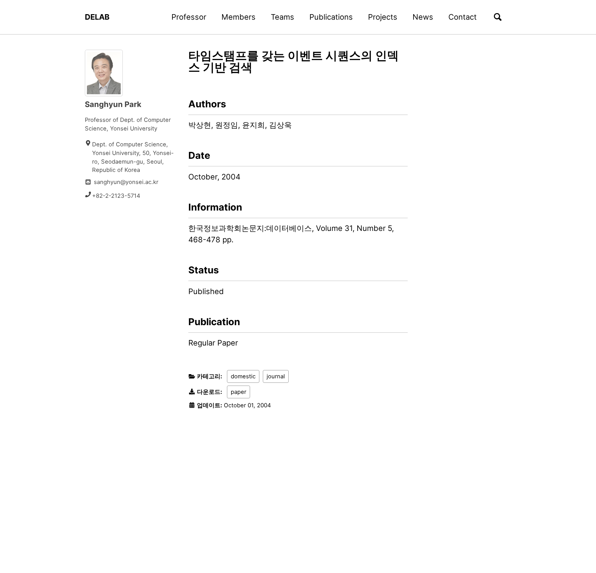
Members (238, 16)
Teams (282, 16)
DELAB (97, 16)
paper (238, 391)
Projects (382, 16)
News (423, 16)
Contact (462, 16)
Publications (331, 16)
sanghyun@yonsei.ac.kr (126, 181)
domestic (243, 376)
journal (276, 376)
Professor (188, 16)
